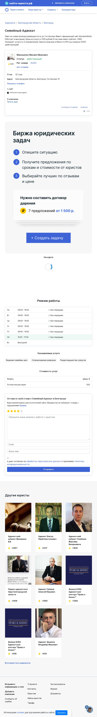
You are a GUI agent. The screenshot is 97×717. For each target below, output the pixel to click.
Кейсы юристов (34, 698)
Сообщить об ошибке (69, 107)
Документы (55, 693)
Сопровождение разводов (44, 360)
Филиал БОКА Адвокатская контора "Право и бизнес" (77, 593)
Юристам (32, 693)
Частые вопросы (57, 684)
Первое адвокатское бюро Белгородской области (18, 592)
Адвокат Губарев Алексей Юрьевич (46, 590)
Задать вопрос (17, 9)
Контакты (32, 689)
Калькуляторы (68, 10)
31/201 (33, 63)
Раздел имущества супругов (73, 360)
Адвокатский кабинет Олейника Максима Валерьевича (77, 540)
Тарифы (31, 703)
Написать (84, 107)
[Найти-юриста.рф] (18, 3)
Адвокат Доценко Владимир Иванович (47, 643)
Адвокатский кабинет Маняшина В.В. (17, 539)
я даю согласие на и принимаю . (45, 463)
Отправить (48, 469)
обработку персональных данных (43, 461)
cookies (20, 712)
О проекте (32, 684)
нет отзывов (22, 67)
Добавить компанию (64, 3)
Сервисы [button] (51, 10)
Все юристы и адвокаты (17, 663)
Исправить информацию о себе (14, 685)
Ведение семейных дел (16, 360)
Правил (23, 405)
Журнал (53, 689)
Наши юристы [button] (34, 10)
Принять (61, 712)
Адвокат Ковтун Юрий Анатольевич (47, 537)
